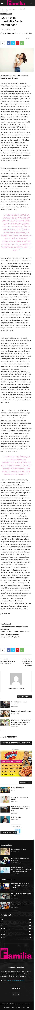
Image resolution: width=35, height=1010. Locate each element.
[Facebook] (8, 43)
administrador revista (11, 33)
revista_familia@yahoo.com (15, 980)
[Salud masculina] (5, 819)
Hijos (6, 9)
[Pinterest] (17, 43)
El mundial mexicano (17, 787)
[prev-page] (1, 730)
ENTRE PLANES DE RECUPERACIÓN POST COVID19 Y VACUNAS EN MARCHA (21, 869)
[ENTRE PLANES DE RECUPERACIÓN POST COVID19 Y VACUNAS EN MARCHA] (5, 870)
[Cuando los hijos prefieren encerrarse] (5, 704)
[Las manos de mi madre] (5, 851)
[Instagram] (18, 994)
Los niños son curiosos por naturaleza (27, 663)
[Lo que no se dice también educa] (5, 713)
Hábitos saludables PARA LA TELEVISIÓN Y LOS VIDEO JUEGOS (20, 885)
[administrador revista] (1, 33)
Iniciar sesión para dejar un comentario (16, 743)
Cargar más (15, 826)
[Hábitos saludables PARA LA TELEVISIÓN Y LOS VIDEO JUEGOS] (5, 886)
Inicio (1, 9)
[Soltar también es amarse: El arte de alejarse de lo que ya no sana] (5, 809)
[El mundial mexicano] (5, 790)
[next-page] (5, 730)
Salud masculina (16, 817)
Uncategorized (8, 13)
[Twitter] (13, 43)
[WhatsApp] (22, 43)
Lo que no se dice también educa (21, 711)
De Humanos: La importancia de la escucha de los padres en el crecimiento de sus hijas (21, 722)
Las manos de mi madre (18, 849)
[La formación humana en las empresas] (5, 860)
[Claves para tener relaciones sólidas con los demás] (5, 905)
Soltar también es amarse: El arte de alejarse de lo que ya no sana (20, 808)
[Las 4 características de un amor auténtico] (5, 896)
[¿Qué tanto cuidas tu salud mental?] (5, 799)
